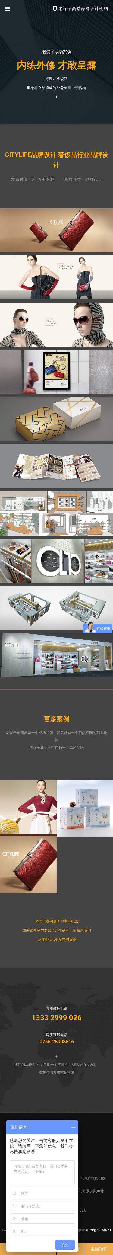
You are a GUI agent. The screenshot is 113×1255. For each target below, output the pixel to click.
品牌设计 (93, 179)
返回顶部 (99, 1249)
